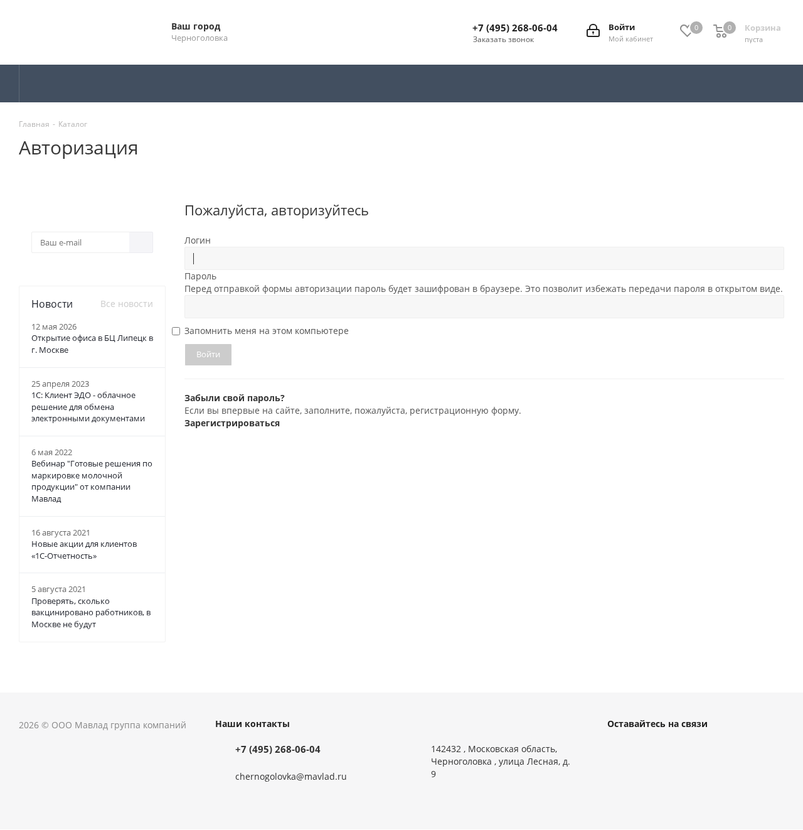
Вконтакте (619, 751)
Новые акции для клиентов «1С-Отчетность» (84, 549)
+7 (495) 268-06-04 (515, 27)
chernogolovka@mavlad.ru (291, 776)
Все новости (126, 304)
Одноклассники (682, 751)
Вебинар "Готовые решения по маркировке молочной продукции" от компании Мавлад (91, 481)
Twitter (651, 751)
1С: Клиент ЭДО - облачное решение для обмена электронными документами (88, 406)
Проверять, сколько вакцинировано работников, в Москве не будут (91, 612)
